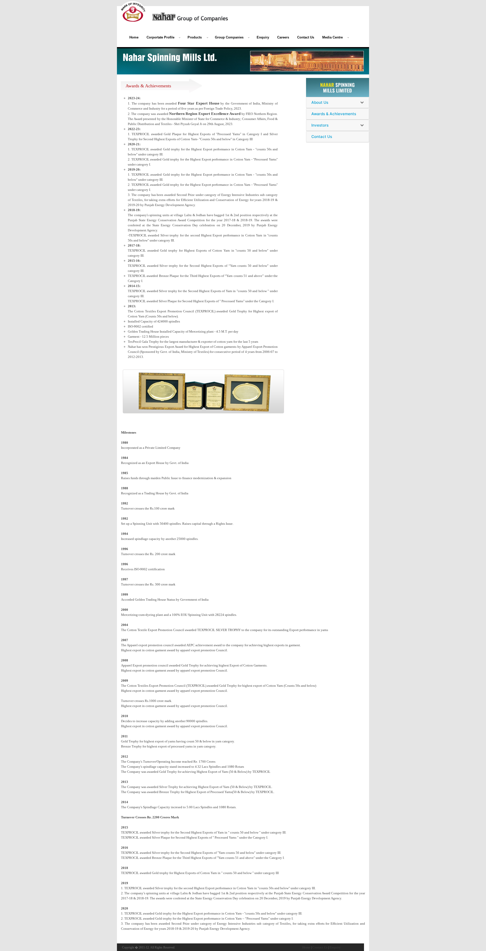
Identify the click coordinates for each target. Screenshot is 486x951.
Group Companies (229, 37)
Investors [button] (320, 125)
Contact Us (305, 37)
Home (133, 37)
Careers (283, 37)
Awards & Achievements (333, 114)
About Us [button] (319, 102)
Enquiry (263, 37)
